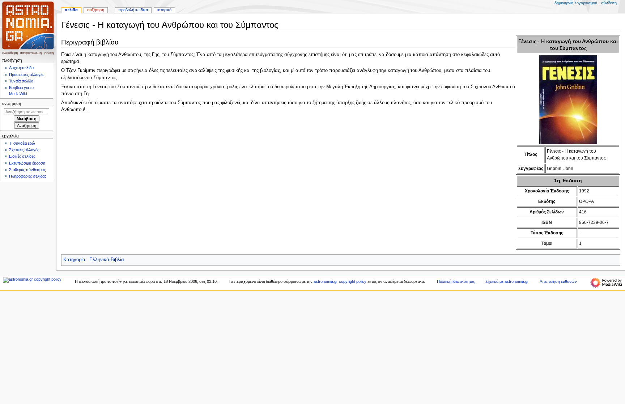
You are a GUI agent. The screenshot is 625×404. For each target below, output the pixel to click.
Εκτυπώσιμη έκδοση (27, 163)
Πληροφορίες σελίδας (27, 176)
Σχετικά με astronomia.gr (507, 281)
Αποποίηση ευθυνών (558, 281)
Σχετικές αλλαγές (24, 150)
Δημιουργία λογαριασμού (575, 3)
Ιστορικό (164, 10)
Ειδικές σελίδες (22, 156)
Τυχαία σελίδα (21, 81)
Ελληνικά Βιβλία (106, 259)
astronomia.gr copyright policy (340, 281)
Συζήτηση (95, 10)
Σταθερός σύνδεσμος (27, 169)
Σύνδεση (609, 3)
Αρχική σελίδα (21, 67)
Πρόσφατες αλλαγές (26, 74)
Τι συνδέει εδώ (22, 143)
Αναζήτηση (11, 103)
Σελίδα (71, 10)
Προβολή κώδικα (133, 10)
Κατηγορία (74, 259)
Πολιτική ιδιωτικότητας (456, 281)
